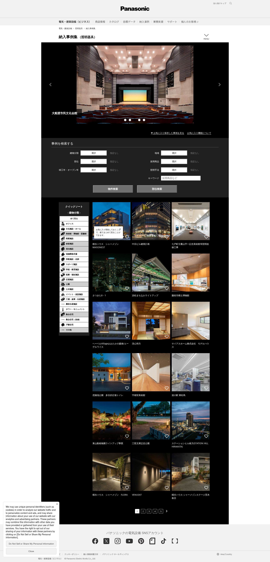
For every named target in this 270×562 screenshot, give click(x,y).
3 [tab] (135, 120)
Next (220, 84)
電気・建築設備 (65, 28)
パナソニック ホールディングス (115, 554)
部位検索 (157, 189)
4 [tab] (139, 120)
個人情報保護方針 (90, 554)
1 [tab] (125, 120)
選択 (94, 152)
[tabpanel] (135, 84)
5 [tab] (144, 120)
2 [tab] (130, 120)
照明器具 (79, 28)
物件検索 (113, 189)
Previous (50, 84)
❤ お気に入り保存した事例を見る (167, 132)
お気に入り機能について (199, 132)
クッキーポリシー (71, 554)
